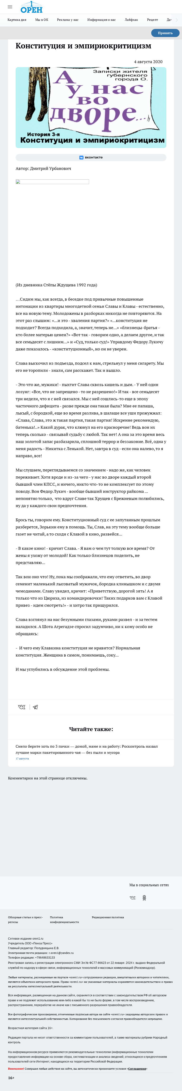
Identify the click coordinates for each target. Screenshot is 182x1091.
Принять (165, 33)
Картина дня (17, 20)
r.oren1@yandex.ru (61, 953)
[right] (176, 20)
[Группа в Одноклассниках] (144, 898)
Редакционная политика (108, 917)
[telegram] (37, 707)
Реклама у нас (68, 20)
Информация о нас (101, 20)
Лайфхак (131, 20)
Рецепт (152, 20)
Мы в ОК (41, 20)
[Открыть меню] (10, 7)
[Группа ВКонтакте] (91, 157)
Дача (170, 20)
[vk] (22, 707)
